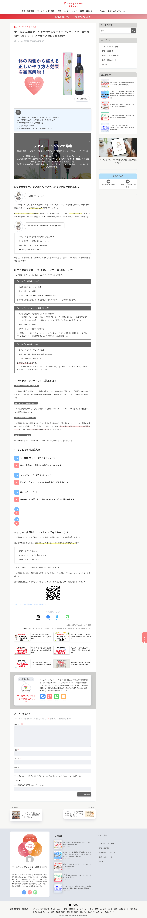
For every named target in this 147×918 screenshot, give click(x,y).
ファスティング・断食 (46, 11)
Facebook (43, 700)
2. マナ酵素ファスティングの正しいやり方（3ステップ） (36, 120)
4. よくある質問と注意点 (25, 126)
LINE (56, 700)
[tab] (117, 162)
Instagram (49, 700)
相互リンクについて (87, 912)
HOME (74, 905)
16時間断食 (60, 628)
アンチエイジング (48, 628)
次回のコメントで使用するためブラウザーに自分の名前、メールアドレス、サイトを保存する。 (49, 776)
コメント (18, 724)
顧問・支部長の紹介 (58, 912)
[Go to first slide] (133, 151)
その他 (101, 11)
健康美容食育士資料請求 (19, 909)
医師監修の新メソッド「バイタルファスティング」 (73, 17)
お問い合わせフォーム (116, 11)
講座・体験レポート (88, 11)
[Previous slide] (102, 151)
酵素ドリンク (86, 628)
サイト (16, 767)
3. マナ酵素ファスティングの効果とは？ (31, 123)
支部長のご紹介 (72, 912)
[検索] (88, 140)
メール (17, 759)
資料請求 (133, 909)
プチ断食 (69, 628)
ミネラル (77, 628)
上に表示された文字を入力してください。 (29, 785)
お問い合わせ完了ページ (105, 912)
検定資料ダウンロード (108, 184)
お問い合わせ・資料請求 (145, 637)
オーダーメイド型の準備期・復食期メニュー (46, 909)
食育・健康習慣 (28, 11)
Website (63, 700)
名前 (17, 750)
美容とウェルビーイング (67, 11)
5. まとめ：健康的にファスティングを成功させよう (34, 128)
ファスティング (35, 628)
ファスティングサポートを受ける (127, 186)
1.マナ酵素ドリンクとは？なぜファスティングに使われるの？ (38, 117)
